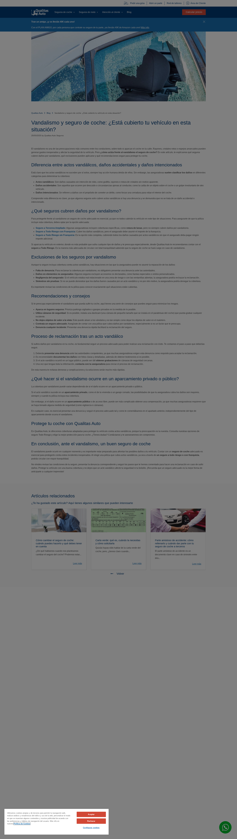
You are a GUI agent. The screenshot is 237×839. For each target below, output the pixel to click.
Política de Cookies (22, 824)
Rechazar (91, 821)
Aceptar (91, 814)
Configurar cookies (91, 828)
